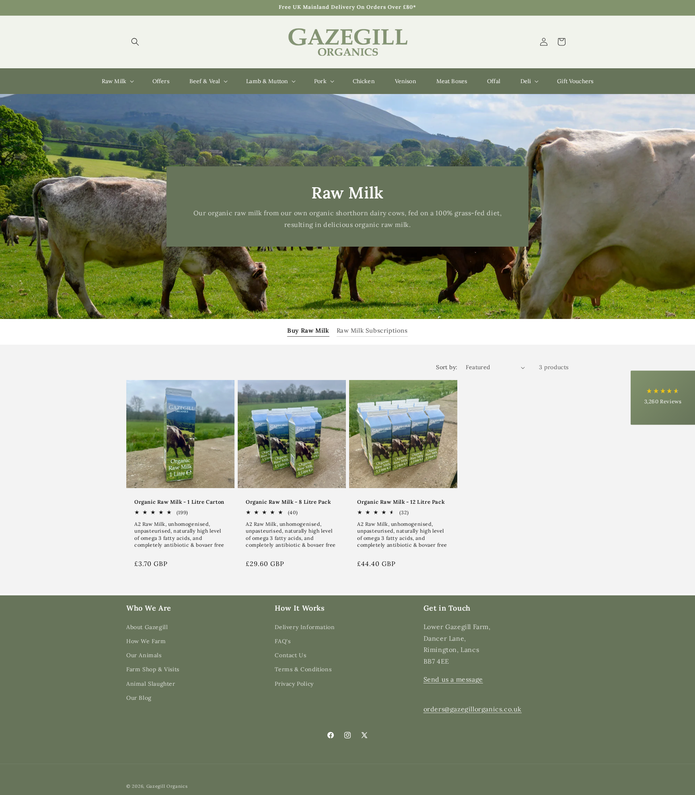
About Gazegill (147, 626)
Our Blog (139, 697)
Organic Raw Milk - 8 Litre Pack (288, 502)
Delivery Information (305, 626)
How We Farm (146, 640)
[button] (135, 42)
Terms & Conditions (303, 669)
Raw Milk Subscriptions (372, 330)
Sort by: (446, 367)
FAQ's (282, 640)
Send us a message (453, 679)
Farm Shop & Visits (152, 669)
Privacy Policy (294, 683)
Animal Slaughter (150, 683)
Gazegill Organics (167, 786)
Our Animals (144, 654)
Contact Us (290, 654)
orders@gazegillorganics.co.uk (473, 709)
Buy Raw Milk (308, 330)
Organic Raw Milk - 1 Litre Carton (179, 502)
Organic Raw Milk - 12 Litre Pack (400, 502)
